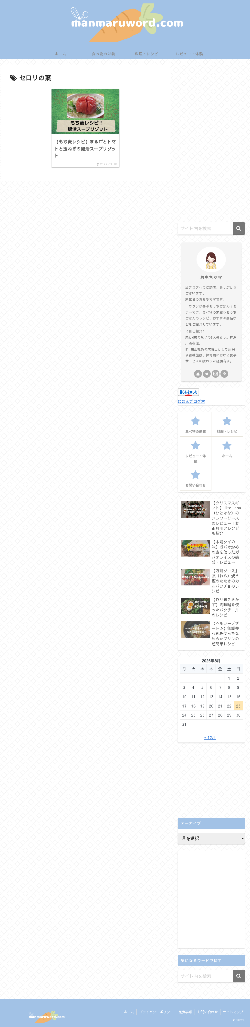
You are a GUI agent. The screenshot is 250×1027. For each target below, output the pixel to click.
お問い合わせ (207, 1011)
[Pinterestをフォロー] (224, 374)
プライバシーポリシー (156, 1011)
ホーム (129, 1011)
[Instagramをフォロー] (215, 374)
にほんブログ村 (191, 401)
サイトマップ (233, 1011)
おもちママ (211, 277)
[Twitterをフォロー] (207, 374)
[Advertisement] (211, 141)
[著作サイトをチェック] (198, 374)
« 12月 (210, 737)
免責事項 (185, 1011)
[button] (239, 228)
